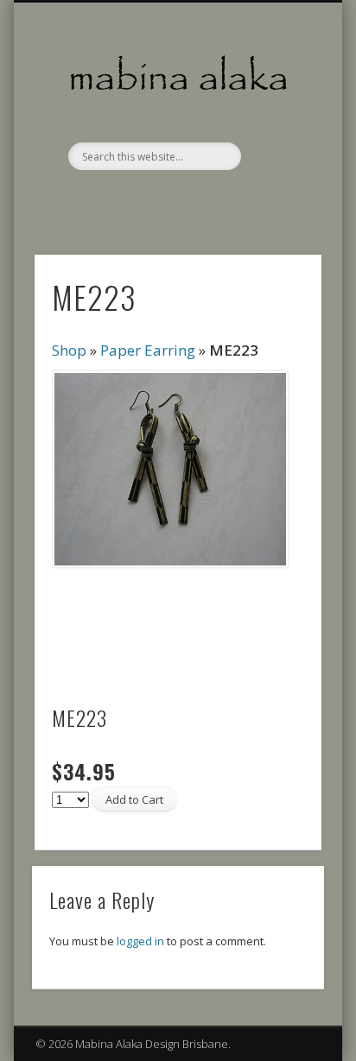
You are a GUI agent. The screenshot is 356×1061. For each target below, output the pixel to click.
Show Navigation (279, 154)
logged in (140, 941)
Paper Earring (147, 350)
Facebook (175, 199)
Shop (69, 350)
